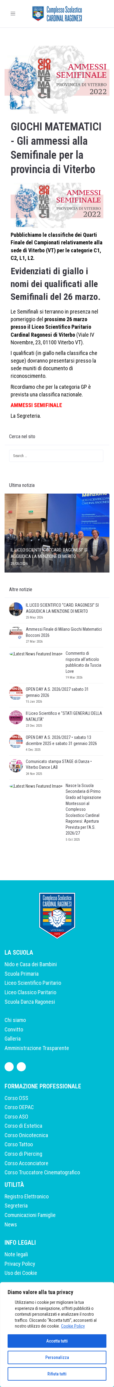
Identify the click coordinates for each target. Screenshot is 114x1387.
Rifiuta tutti (57, 1373)
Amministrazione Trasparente (37, 1048)
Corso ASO (16, 1116)
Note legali (16, 1254)
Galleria (13, 1038)
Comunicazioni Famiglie (30, 1215)
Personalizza (57, 1357)
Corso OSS (16, 1098)
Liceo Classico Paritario (30, 992)
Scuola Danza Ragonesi (30, 1002)
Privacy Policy (20, 1264)
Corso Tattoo (19, 1144)
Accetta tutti (57, 1341)
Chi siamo (15, 1020)
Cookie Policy (73, 1326)
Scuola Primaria (22, 973)
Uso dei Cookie (21, 1273)
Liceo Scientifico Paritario (33, 983)
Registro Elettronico (27, 1196)
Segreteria (16, 1205)
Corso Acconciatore (26, 1163)
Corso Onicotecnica (26, 1135)
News (11, 1224)
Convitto (14, 1029)
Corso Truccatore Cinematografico (42, 1172)
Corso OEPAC (19, 1107)
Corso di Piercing (23, 1154)
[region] (57, 1334)
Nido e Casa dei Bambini (31, 964)
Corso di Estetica (23, 1126)
